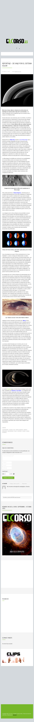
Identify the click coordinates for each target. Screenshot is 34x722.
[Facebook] (15, 47)
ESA (14, 429)
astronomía (5, 429)
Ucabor (4, 483)
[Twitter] (18, 47)
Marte (25, 429)
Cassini (11, 429)
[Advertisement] (17, 19)
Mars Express (19, 429)
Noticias (8, 61)
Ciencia (4, 427)
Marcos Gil (18, 71)
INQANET (15, 714)
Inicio (3, 61)
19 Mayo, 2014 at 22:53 (14, 483)
